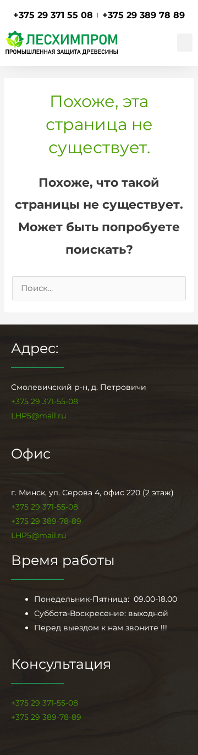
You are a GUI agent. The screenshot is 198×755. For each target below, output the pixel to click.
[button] (185, 42)
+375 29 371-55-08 (44, 401)
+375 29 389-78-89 (46, 717)
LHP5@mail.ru (38, 416)
